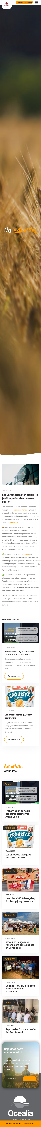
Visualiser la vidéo (14, 522)
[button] (36, 2)
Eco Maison (24, 554)
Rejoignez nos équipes (13, 1123)
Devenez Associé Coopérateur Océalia (29, 1123)
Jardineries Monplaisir (21, 510)
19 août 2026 (10, 647)
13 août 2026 (10, 711)
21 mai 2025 (6, 490)
